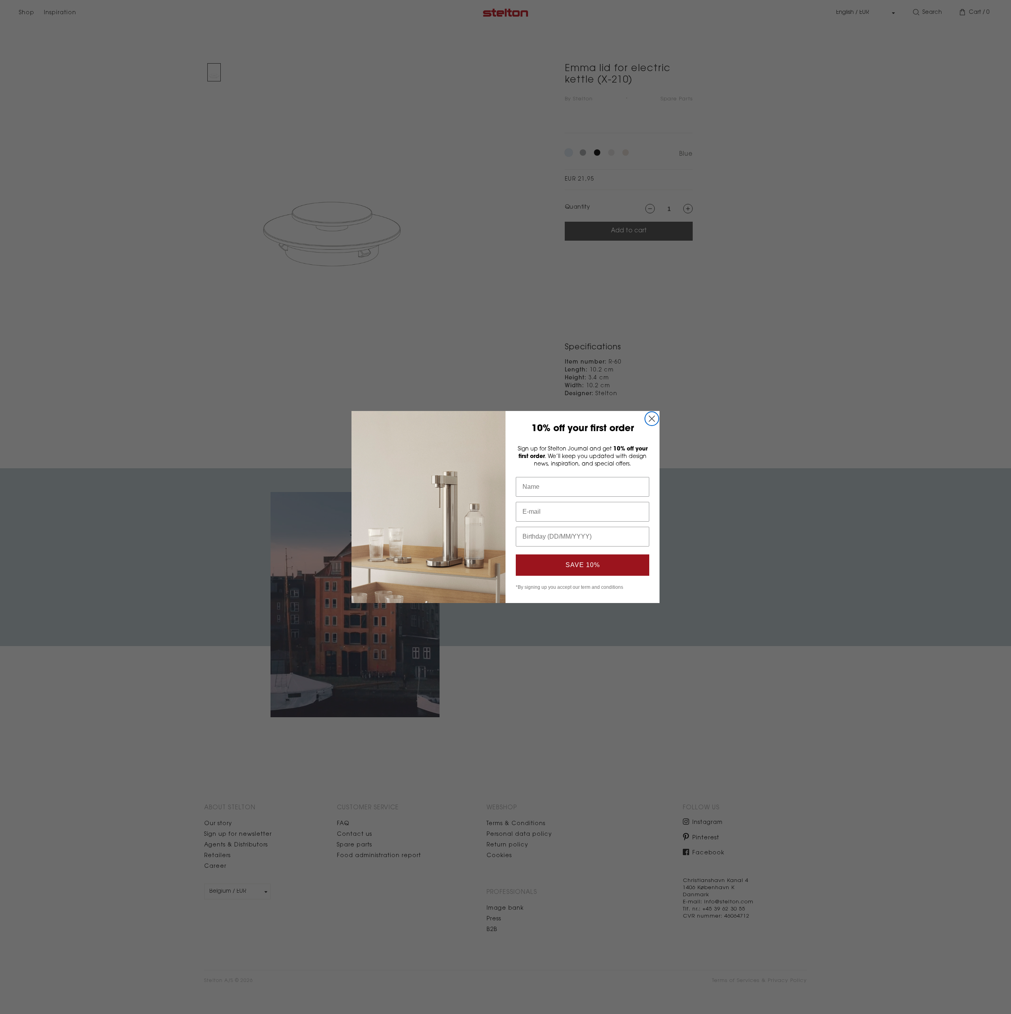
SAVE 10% (583, 565)
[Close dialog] (652, 419)
